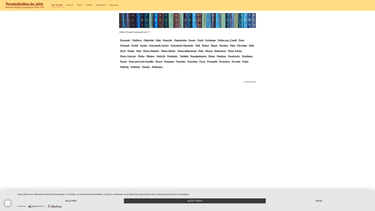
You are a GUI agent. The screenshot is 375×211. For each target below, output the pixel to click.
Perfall (134, 45)
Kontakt (89, 5)
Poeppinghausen (198, 56)
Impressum (114, 5)
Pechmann (210, 40)
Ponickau (221, 56)
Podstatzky (172, 56)
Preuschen (224, 61)
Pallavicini (149, 40)
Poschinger (247, 56)
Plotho (141, 56)
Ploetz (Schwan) (128, 56)
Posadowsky (234, 56)
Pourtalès (180, 61)
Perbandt (124, 45)
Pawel (200, 40)
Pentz (241, 40)
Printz (245, 61)
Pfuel (232, 45)
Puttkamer (157, 66)
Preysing (236, 61)
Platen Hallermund (187, 50)
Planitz (130, 50)
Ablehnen (71, 200)
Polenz (211, 56)
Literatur (69, 5)
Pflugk (214, 45)
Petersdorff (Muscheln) (182, 45)
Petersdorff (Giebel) (159, 45)
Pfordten (223, 45)
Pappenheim (180, 40)
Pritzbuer (135, 66)
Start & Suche (57, 5)
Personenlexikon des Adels (24, 3)
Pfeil (198, 45)
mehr (319, 200)
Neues (79, 5)
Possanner (169, 61)
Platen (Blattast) (151, 50)
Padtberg (137, 40)
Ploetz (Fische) (235, 50)
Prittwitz (124, 66)
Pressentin (212, 61)
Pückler (146, 66)
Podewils (161, 56)
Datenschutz (101, 5)
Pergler (143, 45)
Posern (159, 61)
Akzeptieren (195, 200)
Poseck (123, 61)
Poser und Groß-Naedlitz (141, 61)
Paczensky (125, 40)
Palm (158, 40)
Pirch (123, 50)
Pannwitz (167, 40)
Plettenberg (220, 50)
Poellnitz (184, 56)
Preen (202, 61)
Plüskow (150, 56)
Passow (192, 40)
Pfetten (205, 45)
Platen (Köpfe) (168, 50)
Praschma (192, 61)
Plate (138, 50)
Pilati (251, 45)
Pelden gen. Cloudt (227, 40)
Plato (200, 50)
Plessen (209, 50)
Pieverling (242, 45)
